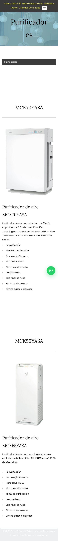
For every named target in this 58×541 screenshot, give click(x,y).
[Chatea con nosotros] (51, 270)
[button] (29, 62)
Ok (44, 7)
